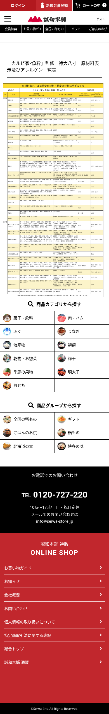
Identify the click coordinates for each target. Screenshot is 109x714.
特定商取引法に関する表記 (27, 635)
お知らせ (12, 581)
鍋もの (74, 432)
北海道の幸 (23, 446)
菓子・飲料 (23, 318)
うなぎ (74, 331)
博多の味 (76, 446)
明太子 (74, 371)
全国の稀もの (54, 29)
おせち (19, 385)
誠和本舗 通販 (16, 662)
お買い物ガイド (32, 30)
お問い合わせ (16, 608)
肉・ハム (76, 318)
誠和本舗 (50, 19)
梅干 (72, 358)
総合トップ (14, 648)
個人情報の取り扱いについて (29, 622)
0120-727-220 (60, 494)
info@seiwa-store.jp (54, 521)
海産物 (19, 345)
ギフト (76, 29)
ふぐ (17, 331)
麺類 (72, 345)
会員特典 (11, 29)
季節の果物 (23, 371)
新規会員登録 (57, 5)
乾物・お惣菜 (25, 358)
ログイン (18, 5)
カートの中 (93, 5)
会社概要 (12, 594)
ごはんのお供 (98, 29)
